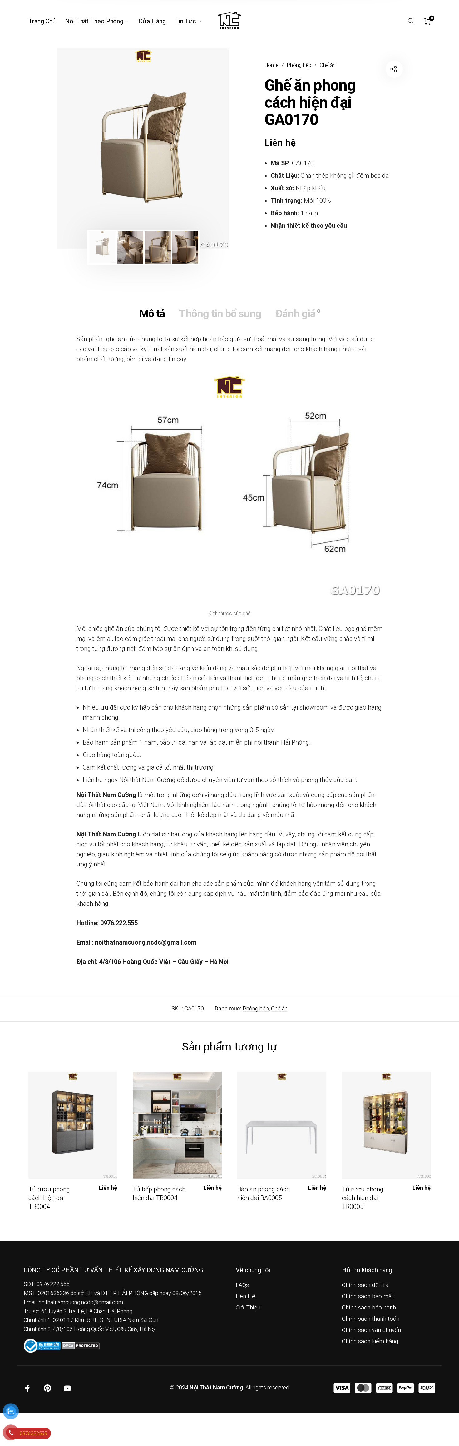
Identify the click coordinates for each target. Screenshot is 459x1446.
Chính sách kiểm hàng (370, 1341)
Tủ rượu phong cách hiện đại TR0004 (49, 1197)
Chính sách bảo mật (367, 1296)
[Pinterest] (47, 1388)
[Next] (208, 149)
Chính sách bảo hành (369, 1307)
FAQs (242, 1285)
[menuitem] (46, 21)
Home (271, 65)
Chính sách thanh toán (370, 1318)
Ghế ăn (328, 65)
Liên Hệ (245, 1296)
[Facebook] (27, 1388)
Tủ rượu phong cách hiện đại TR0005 (362, 1197)
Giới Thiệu (248, 1307)
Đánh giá (297, 313)
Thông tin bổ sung (220, 313)
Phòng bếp (299, 65)
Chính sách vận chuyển (371, 1330)
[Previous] (79, 149)
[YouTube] (67, 1388)
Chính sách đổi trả (365, 1285)
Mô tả (152, 313)
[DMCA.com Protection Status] (81, 1345)
